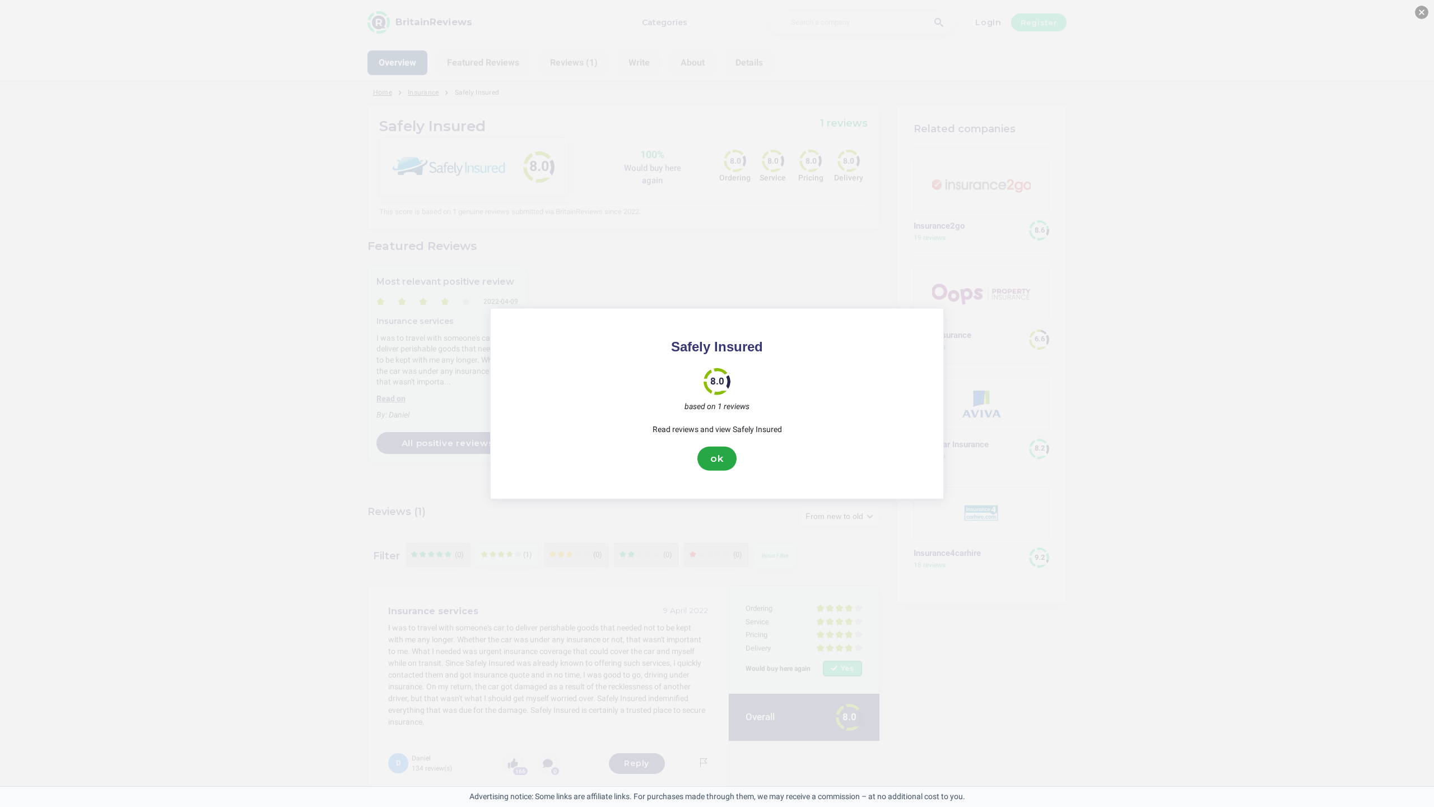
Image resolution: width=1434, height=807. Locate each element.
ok (717, 458)
